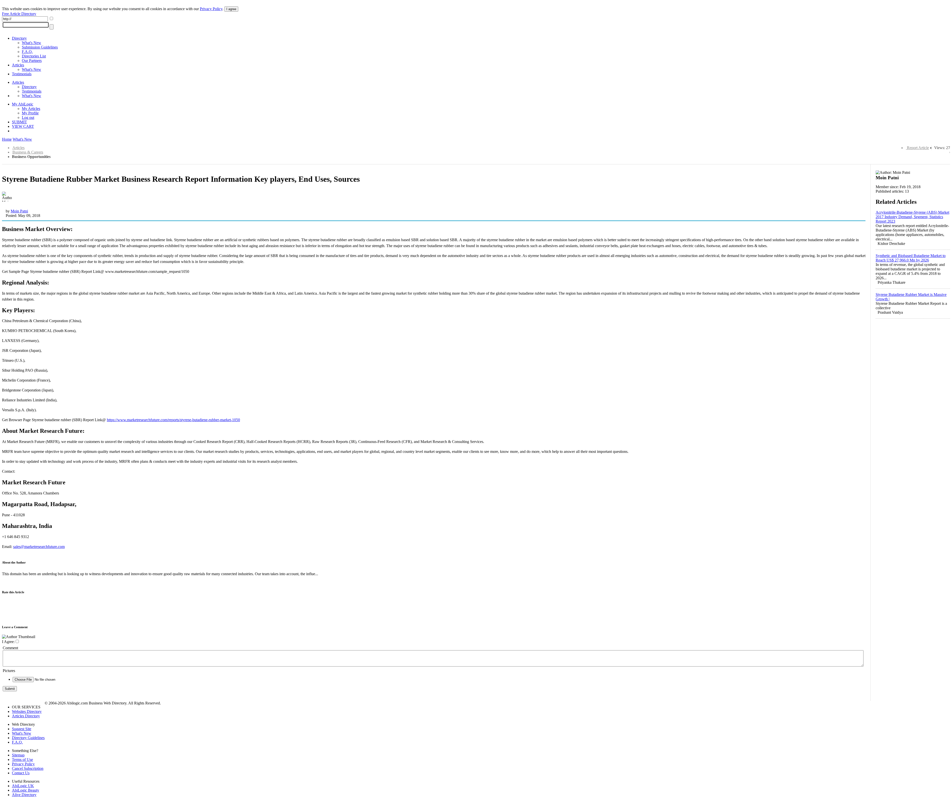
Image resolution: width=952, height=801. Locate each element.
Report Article (918, 148)
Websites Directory (27, 711)
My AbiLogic (22, 104)
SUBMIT (19, 122)
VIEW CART (23, 126)
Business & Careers (27, 152)
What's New (31, 43)
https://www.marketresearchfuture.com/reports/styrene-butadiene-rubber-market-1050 (173, 420)
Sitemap (18, 755)
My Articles (31, 108)
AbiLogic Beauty (25, 790)
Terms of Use (22, 759)
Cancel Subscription (27, 768)
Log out (28, 117)
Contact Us (21, 773)
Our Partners (32, 60)
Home (7, 139)
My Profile (30, 113)
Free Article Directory (19, 14)
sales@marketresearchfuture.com (39, 546)
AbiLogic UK (23, 786)
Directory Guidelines (28, 738)
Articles (18, 65)
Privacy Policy (211, 9)
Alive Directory (24, 795)
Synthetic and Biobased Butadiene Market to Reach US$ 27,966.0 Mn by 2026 (911, 258)
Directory (19, 38)
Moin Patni (19, 211)
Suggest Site (21, 729)
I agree (231, 9)
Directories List (34, 56)
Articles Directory (26, 716)
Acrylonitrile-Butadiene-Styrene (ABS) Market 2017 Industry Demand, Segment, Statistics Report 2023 (912, 216)
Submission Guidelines (40, 47)
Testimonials (21, 74)
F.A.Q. (27, 52)
